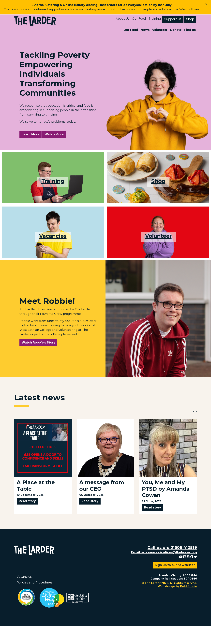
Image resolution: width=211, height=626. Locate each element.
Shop (190, 19)
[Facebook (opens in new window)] (191, 557)
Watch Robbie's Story (38, 342)
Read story (27, 501)
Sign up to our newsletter (175, 565)
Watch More (55, 134)
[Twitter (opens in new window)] (195, 557)
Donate (176, 30)
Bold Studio (188, 586)
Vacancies (53, 236)
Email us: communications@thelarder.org (164, 552)
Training (155, 18)
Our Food (139, 18)
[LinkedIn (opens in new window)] (184, 557)
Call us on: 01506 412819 (172, 547)
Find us (190, 30)
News (145, 30)
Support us (172, 19)
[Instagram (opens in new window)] (188, 557)
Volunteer (159, 30)
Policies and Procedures (34, 582)
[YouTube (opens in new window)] (180, 557)
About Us (122, 18)
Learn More (30, 134)
